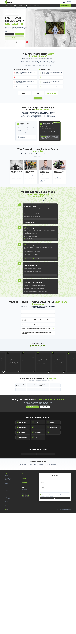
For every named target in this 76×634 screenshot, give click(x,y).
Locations (25, 5)
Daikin (6, 497)
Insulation (6, 482)
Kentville (18, 7)
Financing (34, 5)
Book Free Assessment (32, 406)
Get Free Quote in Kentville (29, 222)
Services (11, 5)
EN (58, 2)
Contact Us (69, 1)
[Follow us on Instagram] (26, 496)
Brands (15, 5)
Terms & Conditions (56, 495)
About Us (6, 5)
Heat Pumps (6, 475)
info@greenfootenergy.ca (25, 491)
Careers (30, 5)
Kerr (5, 505)
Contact (38, 5)
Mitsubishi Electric (7, 498)
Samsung (6, 501)
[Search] (58, 5)
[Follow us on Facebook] (23, 496)
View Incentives (56, 180)
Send (55, 498)
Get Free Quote (19, 34)
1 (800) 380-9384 (67, 2)
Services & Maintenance (8, 476)
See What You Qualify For (58, 182)
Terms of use (7, 491)
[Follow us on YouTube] (28, 496)
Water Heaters (7, 480)
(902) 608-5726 (10, 34)
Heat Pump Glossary (8, 487)
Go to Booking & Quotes (65, 5)
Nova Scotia (14, 7)
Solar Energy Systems (8, 478)
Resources (20, 5)
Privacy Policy (7, 490)
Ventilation (6, 483)
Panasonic (6, 502)
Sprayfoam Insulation (8, 479)
